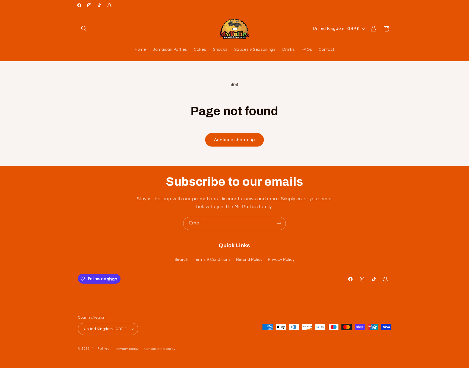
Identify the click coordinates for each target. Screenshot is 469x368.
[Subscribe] (279, 223)
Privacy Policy (281, 260)
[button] (84, 29)
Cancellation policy (160, 348)
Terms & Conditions (212, 260)
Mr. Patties (100, 348)
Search (181, 260)
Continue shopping (234, 140)
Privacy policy (127, 348)
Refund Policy (249, 260)
